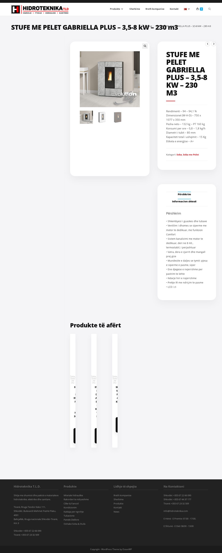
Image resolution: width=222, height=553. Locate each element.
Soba (179, 154)
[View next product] (213, 44)
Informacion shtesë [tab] (184, 201)
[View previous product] (207, 44)
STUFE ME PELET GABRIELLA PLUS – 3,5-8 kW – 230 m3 (183, 26)
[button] (145, 46)
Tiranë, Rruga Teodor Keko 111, (30, 507)
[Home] (142, 26)
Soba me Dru (72, 380)
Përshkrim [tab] (184, 194)
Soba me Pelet (191, 154)
